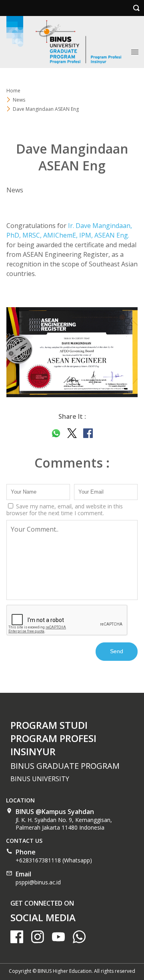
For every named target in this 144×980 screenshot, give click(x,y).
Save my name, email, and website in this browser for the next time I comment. (64, 509)
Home (13, 90)
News (14, 190)
